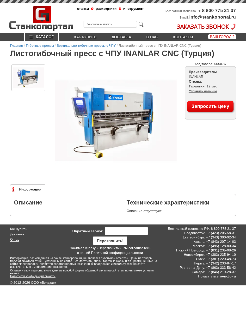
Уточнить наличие (203, 91)
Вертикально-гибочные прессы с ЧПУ (86, 45)
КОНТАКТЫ (183, 37)
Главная (16, 45)
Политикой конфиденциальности (117, 253)
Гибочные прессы (40, 45)
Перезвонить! (110, 241)
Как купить (85, 37)
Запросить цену (210, 106)
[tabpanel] (28, 78)
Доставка (121, 37)
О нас (152, 37)
